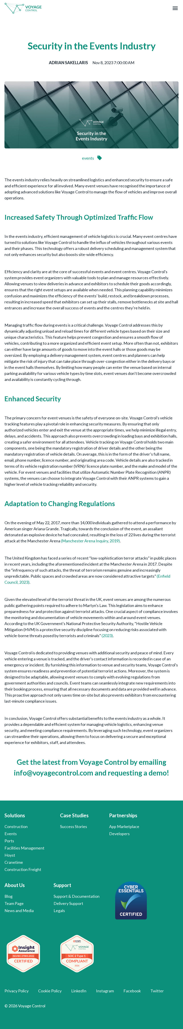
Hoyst (9, 855)
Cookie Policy (50, 990)
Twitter (157, 990)
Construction (16, 826)
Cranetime (13, 862)
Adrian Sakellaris (68, 62)
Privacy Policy (16, 990)
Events (10, 833)
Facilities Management (24, 847)
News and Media (19, 910)
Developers (119, 833)
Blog (8, 896)
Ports (9, 840)
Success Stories (73, 826)
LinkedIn (78, 990)
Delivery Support (68, 903)
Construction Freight (22, 869)
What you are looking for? (46, 25)
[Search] (152, 33)
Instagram (105, 990)
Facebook (132, 990)
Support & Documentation (77, 896)
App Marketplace (124, 826)
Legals (59, 910)
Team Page (14, 903)
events (88, 158)
